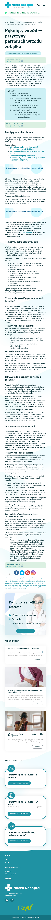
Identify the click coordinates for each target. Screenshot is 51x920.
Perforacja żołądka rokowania (27, 107)
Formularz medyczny (25, 631)
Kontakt (7, 862)
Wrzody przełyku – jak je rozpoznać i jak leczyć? (27, 152)
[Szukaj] (38, 5)
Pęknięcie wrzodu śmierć (26, 103)
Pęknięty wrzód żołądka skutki (27, 100)
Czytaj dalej (37, 659)
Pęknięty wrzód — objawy (20, 93)
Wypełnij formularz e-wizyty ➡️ (14, 61)
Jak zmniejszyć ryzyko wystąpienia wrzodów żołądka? (29, 116)
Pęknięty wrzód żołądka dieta (27, 112)
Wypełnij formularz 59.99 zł (18, 783)
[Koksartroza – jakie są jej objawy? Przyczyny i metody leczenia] (25, 677)
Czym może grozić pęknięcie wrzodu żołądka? (27, 98)
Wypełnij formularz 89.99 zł (18, 813)
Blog (18, 22)
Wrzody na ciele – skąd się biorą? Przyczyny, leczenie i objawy (24, 148)
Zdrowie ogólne (29, 22)
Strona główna (9, 22)
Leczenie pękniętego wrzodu (21, 110)
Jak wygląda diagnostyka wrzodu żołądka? (25, 105)
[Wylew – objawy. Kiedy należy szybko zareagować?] (25, 720)
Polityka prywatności (10, 874)
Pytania (7, 859)
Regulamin (8, 871)
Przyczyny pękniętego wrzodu (21, 96)
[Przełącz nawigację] (44, 5)
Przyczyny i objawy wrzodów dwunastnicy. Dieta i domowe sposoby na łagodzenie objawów (27, 157)
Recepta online (26, 232)
